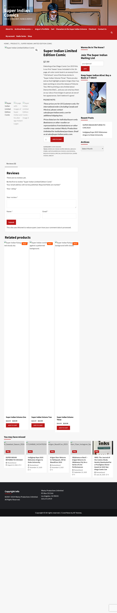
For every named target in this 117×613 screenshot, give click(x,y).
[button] (111, 33)
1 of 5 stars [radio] (8, 192)
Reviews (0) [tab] (11, 163)
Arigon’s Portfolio (42, 29)
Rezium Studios (49, 153)
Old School (70, 151)
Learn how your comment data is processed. (54, 227)
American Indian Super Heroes (58, 149)
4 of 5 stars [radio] (17, 192)
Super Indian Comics (17, 12)
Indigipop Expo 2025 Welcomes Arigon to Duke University (95, 133)
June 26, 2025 (100, 475)
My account (10, 36)
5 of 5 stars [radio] (20, 192)
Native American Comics (57, 151)
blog (8, 452)
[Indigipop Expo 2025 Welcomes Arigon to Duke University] (36, 448)
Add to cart (57, 139)
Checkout (92, 29)
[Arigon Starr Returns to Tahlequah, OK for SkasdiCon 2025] (58, 448)
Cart (52, 29)
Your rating (12, 189)
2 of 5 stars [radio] (11, 192)
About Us (9, 29)
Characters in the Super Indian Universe (71, 29)
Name (9, 211)
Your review (12, 197)
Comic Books (56, 147)
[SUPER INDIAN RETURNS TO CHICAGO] (14, 448)
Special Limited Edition (63, 153)
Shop (30, 36)
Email (45, 211)
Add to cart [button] (12, 425)
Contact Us (102, 29)
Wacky (51, 155)
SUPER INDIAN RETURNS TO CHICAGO (94, 126)
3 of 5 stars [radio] (14, 192)
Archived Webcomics (23, 29)
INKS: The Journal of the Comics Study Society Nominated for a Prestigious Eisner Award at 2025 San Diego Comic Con (102, 463)
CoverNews (65, 513)
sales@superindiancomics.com (55, 112)
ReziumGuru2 (100, 472)
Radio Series (21, 36)
